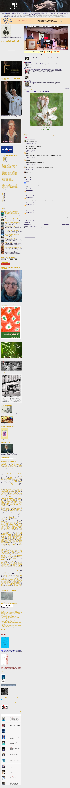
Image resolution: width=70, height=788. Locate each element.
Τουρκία (18, 577)
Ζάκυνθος (4, 505)
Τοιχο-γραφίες (12, 577)
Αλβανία (19, 472)
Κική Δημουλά (20, 518)
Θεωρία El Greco (19, 508)
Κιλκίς (3, 519)
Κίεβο (14, 518)
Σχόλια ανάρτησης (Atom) (33, 226)
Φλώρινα (8, 582)
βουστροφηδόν (28, 81)
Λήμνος (21, 525)
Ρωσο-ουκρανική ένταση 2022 (18, 563)
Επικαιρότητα (8, 501)
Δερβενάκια (18, 489)
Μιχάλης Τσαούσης (17, 534)
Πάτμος (8, 552)
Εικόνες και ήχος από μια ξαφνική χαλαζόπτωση (12, 222)
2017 (3, 199)
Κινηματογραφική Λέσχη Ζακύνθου (7, 626)
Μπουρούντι (19, 539)
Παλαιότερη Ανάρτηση (65, 224)
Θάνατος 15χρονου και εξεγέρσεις (6, 507)
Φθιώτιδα (7, 580)
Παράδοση (4, 549)
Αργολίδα (20, 476)
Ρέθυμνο (13, 561)
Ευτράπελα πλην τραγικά (14, 504)
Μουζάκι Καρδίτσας (12, 536)
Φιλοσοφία (14, 581)
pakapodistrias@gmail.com (8, 16)
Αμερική (12, 474)
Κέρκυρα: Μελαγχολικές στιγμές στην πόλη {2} (8, 167)
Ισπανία (5, 512)
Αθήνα (13, 470)
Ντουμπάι (8, 544)
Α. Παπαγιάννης (29, 176)
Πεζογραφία (2, 553)
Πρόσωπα (3, 559)
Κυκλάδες (14, 523)
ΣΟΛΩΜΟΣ (31, 13)
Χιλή (9, 585)
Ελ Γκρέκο (4, 499)
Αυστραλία (2, 481)
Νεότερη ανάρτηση (27, 224)
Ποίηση (51, 135)
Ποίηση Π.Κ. (54, 135)
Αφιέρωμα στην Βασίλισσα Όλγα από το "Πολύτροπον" (9, 171)
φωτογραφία (3, 584)
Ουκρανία (3, 547)
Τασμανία (10, 575)
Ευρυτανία (6, 504)
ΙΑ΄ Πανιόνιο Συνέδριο (16, 509)
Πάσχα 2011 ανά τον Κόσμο (9, 551)
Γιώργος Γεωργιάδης (8, 487)
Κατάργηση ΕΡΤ (3, 517)
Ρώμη (8, 563)
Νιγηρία (20, 542)
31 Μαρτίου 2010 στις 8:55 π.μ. (31, 150)
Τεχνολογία (5, 576)
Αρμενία (2, 479)
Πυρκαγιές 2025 (9, 561)
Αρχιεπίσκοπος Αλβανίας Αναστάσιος (6, 480)
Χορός (20, 585)
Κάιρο (11, 514)
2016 (3, 200)
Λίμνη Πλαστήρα (12, 526)
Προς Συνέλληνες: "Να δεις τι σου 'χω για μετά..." (13, 230)
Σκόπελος (8, 567)
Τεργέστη (16, 575)
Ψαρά (1, 586)
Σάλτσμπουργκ (20, 564)
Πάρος (2, 550)
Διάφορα (19, 491)
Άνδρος (12, 475)
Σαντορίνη (13, 565)
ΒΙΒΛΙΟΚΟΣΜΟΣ (13, 13)
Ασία (15, 480)
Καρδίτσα (6, 516)
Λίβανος (3, 526)
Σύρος (18, 571)
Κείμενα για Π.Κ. (11, 517)
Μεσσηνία (20, 532)
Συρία (14, 571)
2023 (3, 193)
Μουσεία (2, 537)
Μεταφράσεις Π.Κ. (6, 533)
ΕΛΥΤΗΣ (22, 13)
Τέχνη (20, 575)
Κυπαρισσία (2, 524)
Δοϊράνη (8, 495)
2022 (3, 194)
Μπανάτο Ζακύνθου (5, 539)
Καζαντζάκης (7, 514)
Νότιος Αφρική (19, 543)
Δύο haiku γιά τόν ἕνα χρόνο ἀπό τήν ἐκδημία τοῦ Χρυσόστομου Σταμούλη (41, 63)
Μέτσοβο (16, 533)
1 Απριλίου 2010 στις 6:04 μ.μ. (30, 202)
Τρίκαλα (10, 578)
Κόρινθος (19, 520)
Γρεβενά (5, 489)
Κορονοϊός (3, 521)
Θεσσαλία (7, 508)
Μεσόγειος (11, 532)
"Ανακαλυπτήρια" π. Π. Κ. (5, 462)
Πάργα (17, 549)
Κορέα (12, 520)
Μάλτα (5, 528)
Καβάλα (20, 513)
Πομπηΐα (9, 557)
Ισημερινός (19, 511)
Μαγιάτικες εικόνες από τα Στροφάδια (11, 238)
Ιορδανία (15, 511)
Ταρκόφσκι (5, 575)
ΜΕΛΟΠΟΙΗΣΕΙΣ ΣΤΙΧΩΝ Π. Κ (38, 13)
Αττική (19, 480)
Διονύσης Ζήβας (12, 492)
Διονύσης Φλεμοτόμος (16, 494)
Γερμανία (10, 486)
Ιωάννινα (15, 513)
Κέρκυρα (3, 518)
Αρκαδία (19, 478)
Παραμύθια (14, 549)
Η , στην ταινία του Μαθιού (11, 622)
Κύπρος (7, 524)
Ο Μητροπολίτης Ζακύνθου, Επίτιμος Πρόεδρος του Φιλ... (10, 187)
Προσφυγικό (19, 558)
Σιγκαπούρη (10, 566)
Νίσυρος (14, 543)
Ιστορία (15, 512)
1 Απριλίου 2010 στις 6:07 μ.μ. (30, 220)
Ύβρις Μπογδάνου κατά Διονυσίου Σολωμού (8, 579)
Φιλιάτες (12, 580)
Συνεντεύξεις (3, 571)
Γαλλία (6, 486)
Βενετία (12, 482)
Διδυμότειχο (2, 492)
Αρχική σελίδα (46, 224)
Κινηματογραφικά (14, 519)
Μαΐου (4, 160)
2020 (3, 196)
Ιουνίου (4, 159)
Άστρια (27, 181)
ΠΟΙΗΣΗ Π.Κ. (47, 13)
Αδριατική (3, 470)
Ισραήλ (9, 512)
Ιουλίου (4, 158)
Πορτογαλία (2, 558)
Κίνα (7, 519)
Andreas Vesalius (14, 586)
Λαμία (21, 524)
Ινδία (1, 511)
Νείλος (10, 542)
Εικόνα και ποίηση (37, 135)
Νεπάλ (16, 542)
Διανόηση (14, 491)
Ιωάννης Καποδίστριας (7, 513)
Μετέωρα (12, 533)
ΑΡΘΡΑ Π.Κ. (8, 13)
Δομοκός (11, 495)
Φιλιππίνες (15, 580)
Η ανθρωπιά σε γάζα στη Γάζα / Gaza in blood (12, 226)
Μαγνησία (12, 527)
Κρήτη (17, 521)
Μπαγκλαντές (15, 538)
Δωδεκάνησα (15, 495)
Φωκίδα (2, 583)
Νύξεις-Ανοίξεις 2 (3, 545)
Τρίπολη (13, 578)
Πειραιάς (7, 553)
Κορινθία (15, 520)
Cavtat (19, 586)
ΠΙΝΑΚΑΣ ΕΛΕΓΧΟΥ (37, 14)
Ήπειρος (15, 506)
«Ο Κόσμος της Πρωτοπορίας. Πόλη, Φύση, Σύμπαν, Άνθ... (10, 185)
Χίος (11, 585)
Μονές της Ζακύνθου (5, 536)
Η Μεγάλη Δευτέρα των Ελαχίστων (7, 183)
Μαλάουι (2, 528)
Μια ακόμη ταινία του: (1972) (9, 616)
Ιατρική (6, 510)
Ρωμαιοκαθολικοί (3, 563)
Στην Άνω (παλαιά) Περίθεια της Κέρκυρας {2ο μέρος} (9, 175)
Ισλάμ (2, 512)
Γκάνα (12, 488)
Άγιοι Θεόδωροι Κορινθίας (17, 467)
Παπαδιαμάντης (19, 548)
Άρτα (9, 479)
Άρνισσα (6, 479)
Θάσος (15, 507)
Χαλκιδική (2, 585)
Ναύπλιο (11, 541)
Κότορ (9, 521)
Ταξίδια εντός (18, 573)
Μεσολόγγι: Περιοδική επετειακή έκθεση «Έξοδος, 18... (9, 186)
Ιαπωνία (3, 510)
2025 (3, 191)
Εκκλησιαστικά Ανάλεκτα (7, 498)
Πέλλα (16, 553)
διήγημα (7, 492)
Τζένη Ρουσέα (10, 576)
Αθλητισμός (18, 470)
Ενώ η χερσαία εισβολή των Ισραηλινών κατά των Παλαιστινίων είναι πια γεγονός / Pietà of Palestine (13, 247)
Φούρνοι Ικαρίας (14, 582)
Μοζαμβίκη (3, 535)
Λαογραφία (3, 525)
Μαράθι (6, 529)
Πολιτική (19, 556)
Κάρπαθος (10, 516)
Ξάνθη (8, 545)
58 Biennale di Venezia (7, 466)
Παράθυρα (9, 549)
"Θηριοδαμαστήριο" (13, 462)
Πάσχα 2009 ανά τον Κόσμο (8, 550)
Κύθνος (10, 523)
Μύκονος (2, 540)
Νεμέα (13, 542)
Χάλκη (20, 584)
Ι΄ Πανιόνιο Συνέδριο (8, 509)
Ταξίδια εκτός (6, 573)
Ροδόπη (11, 562)
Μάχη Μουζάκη (18, 530)
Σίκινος (2, 567)
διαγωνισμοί (12, 490)
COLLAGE (18, 13)
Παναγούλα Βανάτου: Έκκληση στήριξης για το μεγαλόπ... (10, 164)
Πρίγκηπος (14, 558)
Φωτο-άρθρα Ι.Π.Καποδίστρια (15, 583)
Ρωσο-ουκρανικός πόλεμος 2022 (8, 564)
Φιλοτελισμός (19, 581)
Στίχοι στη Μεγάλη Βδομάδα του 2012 (16, 569)
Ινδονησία (5, 511)
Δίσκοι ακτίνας (3, 495)
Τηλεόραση (15, 576)
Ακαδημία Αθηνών (4, 472)
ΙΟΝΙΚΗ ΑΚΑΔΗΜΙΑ (9, 511)
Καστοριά (16, 516)
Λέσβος (13, 525)
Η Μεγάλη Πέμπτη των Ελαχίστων (7, 181)
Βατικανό (4, 482)
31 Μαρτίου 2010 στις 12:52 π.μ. (31, 143)
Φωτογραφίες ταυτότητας (11, 584)
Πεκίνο (12, 553)
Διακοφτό (10, 491)
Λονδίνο (8, 527)
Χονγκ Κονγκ (15, 585)
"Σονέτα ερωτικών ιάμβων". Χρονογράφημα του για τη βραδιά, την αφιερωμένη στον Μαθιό (10, 618)
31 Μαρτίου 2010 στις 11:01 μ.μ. (31, 188)
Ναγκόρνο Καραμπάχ (8, 540)
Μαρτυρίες (19, 529)
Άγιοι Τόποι (9, 468)
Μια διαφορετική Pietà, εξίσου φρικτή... (11, 242)
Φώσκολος (7, 583)
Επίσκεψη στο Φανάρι (17, 501)
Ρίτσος (6, 562)
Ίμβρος (20, 510)
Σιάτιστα (6, 566)
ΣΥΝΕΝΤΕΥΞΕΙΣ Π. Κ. (54, 13)
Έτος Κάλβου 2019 (16, 503)
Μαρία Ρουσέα (10, 529)
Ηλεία (8, 506)
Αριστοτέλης (15, 478)
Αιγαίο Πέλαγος (4, 471)
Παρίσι (20, 549)
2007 (3, 208)
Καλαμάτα (20, 514)
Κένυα (17, 517)
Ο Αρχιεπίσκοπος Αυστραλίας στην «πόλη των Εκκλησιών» (38, 56)
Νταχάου (4, 544)
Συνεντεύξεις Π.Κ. (9, 571)
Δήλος (21, 489)
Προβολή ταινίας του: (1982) (7, 619)
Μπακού (20, 538)
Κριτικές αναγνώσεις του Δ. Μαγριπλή (13, 522)
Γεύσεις (15, 486)
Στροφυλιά (9, 570)
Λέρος (10, 525)
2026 (3, 156)
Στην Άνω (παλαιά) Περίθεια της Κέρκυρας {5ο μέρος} (9, 172)
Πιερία (20, 554)
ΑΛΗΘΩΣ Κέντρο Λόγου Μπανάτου (14, 473)
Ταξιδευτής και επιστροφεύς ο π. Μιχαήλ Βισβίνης (13, 572)
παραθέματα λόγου (28, 62)
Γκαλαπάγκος (8, 488)
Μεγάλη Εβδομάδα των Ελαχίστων (45, 135)
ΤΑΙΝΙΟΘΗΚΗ (61, 13)
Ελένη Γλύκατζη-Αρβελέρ (17, 499)
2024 (3, 192)
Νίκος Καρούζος (9, 543)
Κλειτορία (6, 520)
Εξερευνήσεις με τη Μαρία (10, 500)
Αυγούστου (4, 157)
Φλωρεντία (4, 582)
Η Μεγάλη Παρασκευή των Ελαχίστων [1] (7, 180)
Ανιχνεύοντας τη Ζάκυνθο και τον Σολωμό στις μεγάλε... (9, 188)
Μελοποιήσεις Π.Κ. (5, 532)
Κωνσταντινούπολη (14, 524)
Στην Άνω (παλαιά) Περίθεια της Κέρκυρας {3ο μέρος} (9, 174)
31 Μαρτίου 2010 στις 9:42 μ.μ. (30, 174)
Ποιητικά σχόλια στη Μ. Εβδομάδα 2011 (11, 556)
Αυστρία (7, 481)
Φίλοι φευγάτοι (7, 581)
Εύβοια (2, 504)
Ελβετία (10, 499)
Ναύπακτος (7, 541)
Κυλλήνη (19, 523)
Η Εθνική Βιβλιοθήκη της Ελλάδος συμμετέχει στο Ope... (10, 184)
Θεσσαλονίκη (13, 508)
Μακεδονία (17, 527)
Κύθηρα (7, 523)
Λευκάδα (17, 525)
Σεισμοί (19, 565)
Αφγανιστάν (12, 481)
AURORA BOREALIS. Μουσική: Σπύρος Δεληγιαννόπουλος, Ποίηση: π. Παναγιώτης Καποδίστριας (12, 213)
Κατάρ (20, 516)
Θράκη (2, 509)
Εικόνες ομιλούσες (14, 497)
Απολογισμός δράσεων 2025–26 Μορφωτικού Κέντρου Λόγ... (10, 165)
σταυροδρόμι (29, 165)
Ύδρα (21, 579)
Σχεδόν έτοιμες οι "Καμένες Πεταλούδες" (11, 218)
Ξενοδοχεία (12, 545)
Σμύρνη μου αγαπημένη (33, 82)
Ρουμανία (19, 562)
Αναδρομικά (7, 475)
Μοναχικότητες (9, 535)
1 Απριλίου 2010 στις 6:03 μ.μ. (30, 195)
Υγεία (18, 579)
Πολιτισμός (3, 557)
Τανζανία (3, 572)
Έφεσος (21, 504)
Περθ (14, 554)
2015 (3, 201)
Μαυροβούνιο (11, 530)
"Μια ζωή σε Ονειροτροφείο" (17, 463)
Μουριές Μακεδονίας (18, 536)
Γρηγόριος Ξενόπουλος (11, 489)
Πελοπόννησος (8, 554)
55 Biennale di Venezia (12, 465)
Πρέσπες (10, 558)
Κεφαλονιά (9, 518)
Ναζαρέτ (13, 540)
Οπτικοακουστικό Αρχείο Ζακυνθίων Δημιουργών (11, 546)
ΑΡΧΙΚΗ (3, 13)
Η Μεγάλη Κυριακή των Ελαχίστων (7, 177)
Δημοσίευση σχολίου (27, 222)
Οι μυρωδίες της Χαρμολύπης (10, 250)
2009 (3, 206)
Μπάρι (13, 539)
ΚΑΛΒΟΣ (26, 13)
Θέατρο (19, 507)
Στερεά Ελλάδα (6, 569)
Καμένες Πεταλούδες (13, 515)
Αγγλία (2, 467)
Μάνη (8, 528)
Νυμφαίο (19, 544)
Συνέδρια (17, 570)
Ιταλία (21, 512)
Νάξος (16, 540)
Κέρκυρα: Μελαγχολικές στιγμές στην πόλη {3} (8, 166)
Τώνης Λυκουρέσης (18, 578)
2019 (3, 197)
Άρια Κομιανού (19, 477)
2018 (3, 198)
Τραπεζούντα (3, 578)
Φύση (18, 582)
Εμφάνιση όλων (67, 88)
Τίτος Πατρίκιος (6, 577)
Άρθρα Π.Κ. (12, 477)
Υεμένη (4, 580)
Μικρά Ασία (10, 534)
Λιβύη (7, 526)
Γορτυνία (2, 489)
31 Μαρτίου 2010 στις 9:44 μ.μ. (30, 179)
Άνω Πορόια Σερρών (10, 476)
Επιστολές (2, 502)
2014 (3, 202)
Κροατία (2, 523)
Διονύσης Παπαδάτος (13, 493)
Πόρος (16, 557)
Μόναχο (15, 535)
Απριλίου (4, 161)
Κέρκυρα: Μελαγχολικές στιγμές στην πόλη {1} (8, 168)
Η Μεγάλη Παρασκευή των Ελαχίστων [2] (7, 179)
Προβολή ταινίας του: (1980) (9, 611)
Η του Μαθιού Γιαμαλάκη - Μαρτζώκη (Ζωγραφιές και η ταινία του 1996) (11, 621)
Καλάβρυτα (16, 514)
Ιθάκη (17, 510)
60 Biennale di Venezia (14, 466)
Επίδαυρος (2, 501)
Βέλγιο (9, 482)
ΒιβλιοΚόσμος (15, 484)
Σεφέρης (2, 566)
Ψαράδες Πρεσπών (7, 586)
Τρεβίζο (7, 578)
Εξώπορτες (18, 500)
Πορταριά (20, 557)
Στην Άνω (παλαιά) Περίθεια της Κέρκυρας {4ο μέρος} (9, 173)
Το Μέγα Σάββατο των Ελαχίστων (6, 178)
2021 (3, 195)
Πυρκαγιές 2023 (3, 561)
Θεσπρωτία (2, 508)
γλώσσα (19, 488)
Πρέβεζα (6, 558)
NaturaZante (27, 68)
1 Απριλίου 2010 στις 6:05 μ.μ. (30, 210)
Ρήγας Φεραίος (18, 561)
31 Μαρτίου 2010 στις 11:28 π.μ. (31, 157)
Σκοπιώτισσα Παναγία (14, 567)
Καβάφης (2, 514)
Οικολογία (17, 545)
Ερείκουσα (8, 502)
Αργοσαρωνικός (5, 477)
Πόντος (13, 557)
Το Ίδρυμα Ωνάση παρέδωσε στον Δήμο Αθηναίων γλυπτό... (10, 162)
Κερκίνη (21, 517)
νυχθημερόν (27, 55)
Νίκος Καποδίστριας (3, 543)
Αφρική (16, 481)
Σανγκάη (8, 565)
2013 (3, 203)
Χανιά (6, 585)
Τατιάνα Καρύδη (29, 139)
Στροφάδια (3, 570)
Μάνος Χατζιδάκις (14, 528)
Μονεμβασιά (20, 535)
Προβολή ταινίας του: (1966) (7, 610)
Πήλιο (17, 554)
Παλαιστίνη (2, 548)
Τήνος (19, 576)
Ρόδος (15, 562)
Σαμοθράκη (3, 565)
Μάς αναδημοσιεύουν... (4, 530)
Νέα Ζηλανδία (16, 541)
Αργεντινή (16, 476)
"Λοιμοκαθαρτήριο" (8, 463)
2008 (3, 207)
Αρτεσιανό (12, 479)
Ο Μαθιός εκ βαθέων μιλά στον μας (8, 615)
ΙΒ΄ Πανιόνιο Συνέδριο (12, 510)
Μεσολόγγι (15, 532)
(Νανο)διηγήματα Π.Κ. (4, 464)
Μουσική (9, 538)
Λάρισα (8, 525)
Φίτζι (1, 582)
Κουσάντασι (13, 521)
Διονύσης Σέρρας (8, 494)
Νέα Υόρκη (6, 542)
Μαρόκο (16, 529)
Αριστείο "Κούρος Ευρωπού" (7, 478)
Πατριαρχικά (18, 552)
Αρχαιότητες (17, 479)
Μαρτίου (4, 189)
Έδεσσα (21, 495)
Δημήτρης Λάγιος (5, 490)
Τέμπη (13, 575)
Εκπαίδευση (20, 498)
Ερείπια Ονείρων (13, 502)
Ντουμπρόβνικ (14, 544)
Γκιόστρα (16, 488)
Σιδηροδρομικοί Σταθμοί (17, 566)
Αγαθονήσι (19, 466)
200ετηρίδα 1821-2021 (15, 464)
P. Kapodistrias (29, 151)
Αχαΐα (21, 481)
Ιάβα (21, 509)
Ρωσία (12, 563)
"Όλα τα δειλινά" (3, 623)
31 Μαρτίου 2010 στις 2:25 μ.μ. (30, 169)
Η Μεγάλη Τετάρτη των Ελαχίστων (36, 91)
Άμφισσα (2, 475)
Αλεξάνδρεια (3, 473)
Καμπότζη (2, 516)
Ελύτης (2, 500)
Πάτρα (13, 552)
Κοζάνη (9, 520)
